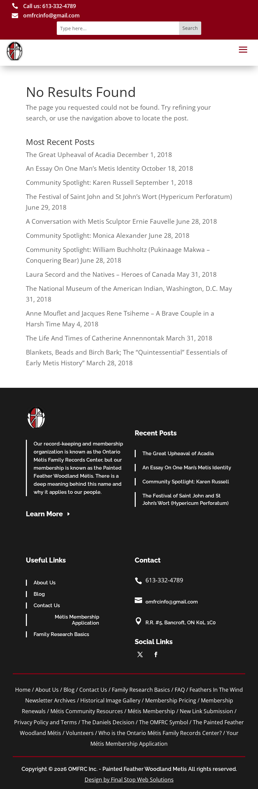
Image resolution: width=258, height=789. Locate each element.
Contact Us (47, 605)
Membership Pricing (170, 700)
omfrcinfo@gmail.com (171, 602)
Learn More (44, 514)
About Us (44, 583)
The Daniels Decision (108, 722)
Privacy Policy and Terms (45, 722)
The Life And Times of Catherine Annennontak (95, 338)
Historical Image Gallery (110, 700)
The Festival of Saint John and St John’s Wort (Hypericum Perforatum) (129, 196)
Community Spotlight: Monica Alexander (86, 235)
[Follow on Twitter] (140, 654)
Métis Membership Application (77, 620)
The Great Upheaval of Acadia (70, 154)
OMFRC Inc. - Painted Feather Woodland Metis (127, 769)
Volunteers (80, 733)
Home (23, 689)
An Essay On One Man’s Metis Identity (83, 168)
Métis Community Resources (86, 711)
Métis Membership (151, 711)
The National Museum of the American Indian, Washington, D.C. (122, 288)
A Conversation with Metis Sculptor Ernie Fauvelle (100, 221)
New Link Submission (206, 711)
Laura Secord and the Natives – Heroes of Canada (100, 274)
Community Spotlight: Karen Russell (80, 182)
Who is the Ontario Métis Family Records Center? (160, 733)
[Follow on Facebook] (155, 654)
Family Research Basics (61, 634)
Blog (39, 594)
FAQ (180, 689)
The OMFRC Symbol (163, 722)
